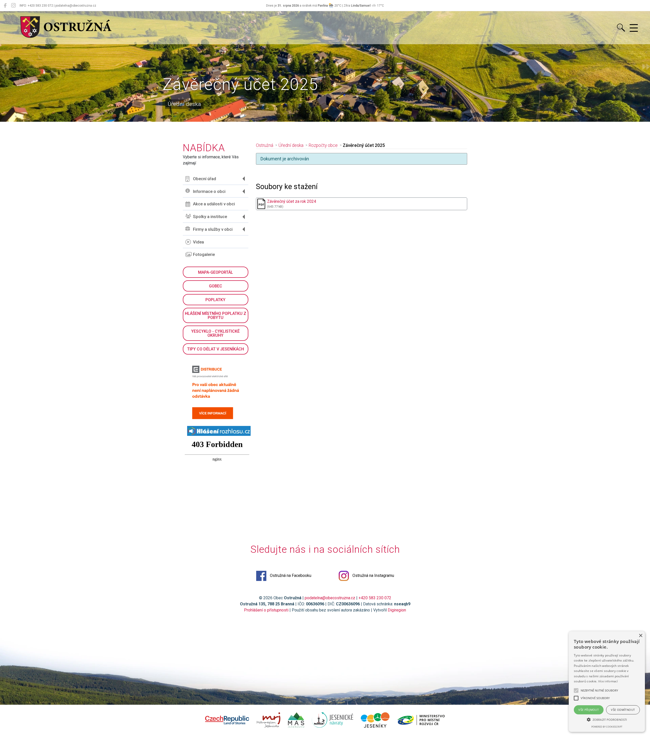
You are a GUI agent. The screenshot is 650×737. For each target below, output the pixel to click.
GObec (215, 286)
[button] (607, 719)
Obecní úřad (204, 178)
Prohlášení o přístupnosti (266, 610)
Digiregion (397, 610)
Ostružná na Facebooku (290, 575)
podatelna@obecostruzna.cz (330, 597)
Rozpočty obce (323, 145)
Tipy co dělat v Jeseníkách (215, 349)
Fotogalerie (204, 254)
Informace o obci (209, 191)
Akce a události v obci (214, 203)
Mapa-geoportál (215, 272)
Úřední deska (290, 145)
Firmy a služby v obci (213, 229)
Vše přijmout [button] (588, 710)
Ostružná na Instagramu (372, 575)
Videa (198, 241)
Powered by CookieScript (606, 726)
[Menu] (634, 28)
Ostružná (264, 145)
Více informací (608, 681)
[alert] (607, 681)
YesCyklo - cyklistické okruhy (215, 333)
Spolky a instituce (210, 216)
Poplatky (215, 299)
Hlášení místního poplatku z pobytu (215, 315)
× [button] (640, 636)
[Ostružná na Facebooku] (5, 6)
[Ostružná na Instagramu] (13, 6)
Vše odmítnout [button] (623, 710)
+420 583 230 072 (375, 597)
